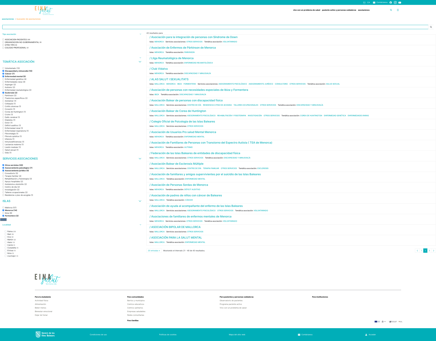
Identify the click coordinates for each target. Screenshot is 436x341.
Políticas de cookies (167, 334)
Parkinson (189, 52)
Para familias (133, 320)
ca (368, 2)
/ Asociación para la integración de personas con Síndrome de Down (194, 37)
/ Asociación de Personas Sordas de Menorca (179, 184)
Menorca (159, 42)
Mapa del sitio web (237, 334)
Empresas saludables (136, 311)
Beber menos (40, 308)
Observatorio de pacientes (231, 300)
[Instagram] (395, 2)
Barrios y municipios (136, 300)
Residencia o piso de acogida (217, 105)
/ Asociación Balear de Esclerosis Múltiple (176, 163)
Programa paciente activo (231, 304)
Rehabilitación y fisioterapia (231, 115)
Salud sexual (333, 84)
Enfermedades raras (358, 115)
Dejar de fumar (41, 315)
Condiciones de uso (98, 334)
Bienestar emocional (43, 311)
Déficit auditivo (192, 189)
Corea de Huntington (311, 115)
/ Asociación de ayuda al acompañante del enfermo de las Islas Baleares (196, 206)
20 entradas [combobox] (155, 251)
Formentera (190, 84)
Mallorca (160, 84)
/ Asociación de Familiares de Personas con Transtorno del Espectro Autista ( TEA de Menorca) (211, 142)
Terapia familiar (211, 168)
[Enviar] (431, 27)
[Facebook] (390, 2)
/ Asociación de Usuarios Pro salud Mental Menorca (183, 132)
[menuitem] (306, 10)
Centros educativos (135, 304)
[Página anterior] (417, 250)
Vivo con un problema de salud (233, 308)
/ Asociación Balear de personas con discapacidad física (186, 100)
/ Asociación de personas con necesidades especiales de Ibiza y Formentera (199, 89)
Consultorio (281, 84)
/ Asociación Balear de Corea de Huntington (178, 111)
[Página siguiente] (433, 250)
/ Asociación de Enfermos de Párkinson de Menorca (183, 47)
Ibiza (179, 84)
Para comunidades (135, 297)
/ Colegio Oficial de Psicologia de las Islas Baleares (182, 121)
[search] (391, 10)
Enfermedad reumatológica (198, 63)
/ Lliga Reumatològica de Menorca (172, 58)
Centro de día (194, 105)
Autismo (188, 147)
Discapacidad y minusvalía (197, 73)
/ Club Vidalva (159, 68)
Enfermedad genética (335, 115)
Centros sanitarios (135, 308)
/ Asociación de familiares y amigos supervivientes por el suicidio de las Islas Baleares (205, 174)
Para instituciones (320, 297)
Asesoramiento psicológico (233, 84)
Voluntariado (230, 42)
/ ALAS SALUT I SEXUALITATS (169, 79)
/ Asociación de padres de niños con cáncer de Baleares (186, 195)
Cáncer (189, 200)
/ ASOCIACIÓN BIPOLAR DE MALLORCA (175, 227)
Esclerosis (262, 168)
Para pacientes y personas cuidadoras (237, 297)
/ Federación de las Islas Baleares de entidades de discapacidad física (195, 153)
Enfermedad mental (194, 136)
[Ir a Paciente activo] (65, 10)
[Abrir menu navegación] (397, 10)
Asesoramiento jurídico (261, 84)
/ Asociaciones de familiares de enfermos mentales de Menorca (191, 216)
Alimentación (40, 304)
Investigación (255, 115)
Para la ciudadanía (43, 297)
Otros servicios (194, 42)
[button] (71, 34)
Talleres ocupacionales (246, 105)
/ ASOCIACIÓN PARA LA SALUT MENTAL (176, 237)
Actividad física (41, 300)
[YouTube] (399, 2)
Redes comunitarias (135, 315)
